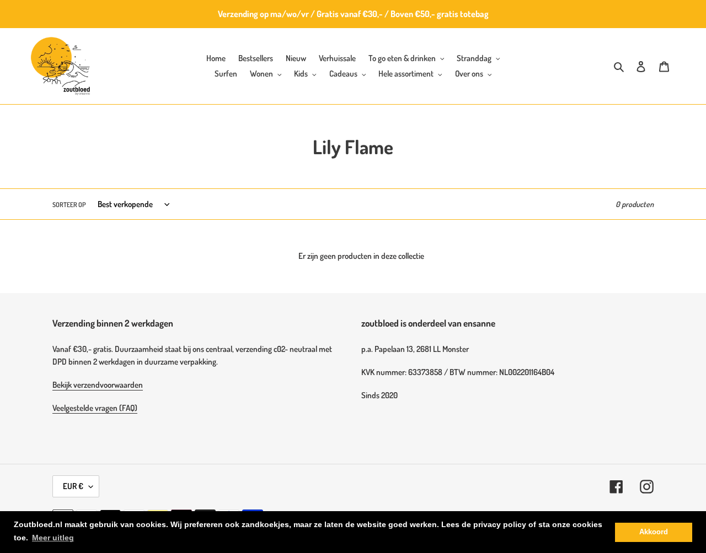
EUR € (73, 486)
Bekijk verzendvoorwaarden (97, 384)
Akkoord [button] (653, 532)
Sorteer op (69, 204)
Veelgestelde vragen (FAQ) (94, 408)
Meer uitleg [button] (53, 537)
